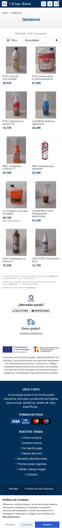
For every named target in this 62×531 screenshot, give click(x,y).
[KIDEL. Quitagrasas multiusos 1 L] (16, 149)
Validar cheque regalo (32, 469)
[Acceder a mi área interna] (49, 3)
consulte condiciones (31, 333)
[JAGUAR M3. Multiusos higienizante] (45, 105)
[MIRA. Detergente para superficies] (45, 149)
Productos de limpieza (39, 488)
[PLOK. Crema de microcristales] (16, 60)
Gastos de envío (32, 453)
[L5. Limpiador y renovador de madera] (16, 194)
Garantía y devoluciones (32, 458)
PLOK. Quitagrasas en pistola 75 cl (13, 122)
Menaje (13, 488)
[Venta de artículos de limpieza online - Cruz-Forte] (20, 4)
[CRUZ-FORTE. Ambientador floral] (45, 242)
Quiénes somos (32, 443)
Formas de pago (32, 448)
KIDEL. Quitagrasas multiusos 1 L (12, 167)
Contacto (32, 474)
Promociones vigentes (32, 464)
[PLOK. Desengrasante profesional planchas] (45, 60)
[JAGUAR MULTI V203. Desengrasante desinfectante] (45, 194)
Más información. (11, 516)
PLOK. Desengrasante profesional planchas (42, 77)
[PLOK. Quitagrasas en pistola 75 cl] (16, 105)
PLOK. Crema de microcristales (10, 77)
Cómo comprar (32, 437)
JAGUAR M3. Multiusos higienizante (43, 122)
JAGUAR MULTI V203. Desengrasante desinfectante (42, 214)
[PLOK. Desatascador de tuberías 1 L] (16, 242)
